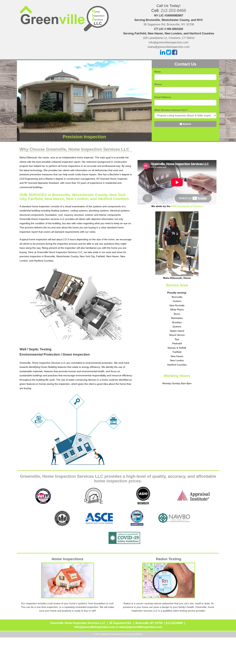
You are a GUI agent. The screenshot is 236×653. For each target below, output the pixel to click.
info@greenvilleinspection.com (168, 42)
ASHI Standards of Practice (187, 206)
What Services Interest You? (170, 110)
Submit (186, 124)
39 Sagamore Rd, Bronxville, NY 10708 (168, 24)
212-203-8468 (173, 10)
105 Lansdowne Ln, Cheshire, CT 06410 (168, 38)
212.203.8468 (174, 623)
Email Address (162, 97)
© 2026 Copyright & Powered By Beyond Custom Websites (118, 634)
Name (157, 71)
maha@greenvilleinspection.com (169, 47)
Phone (158, 84)
